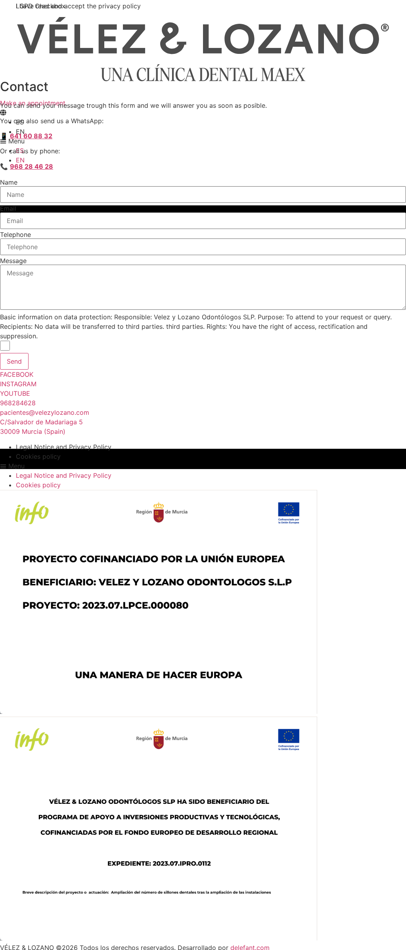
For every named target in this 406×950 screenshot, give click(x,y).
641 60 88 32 (31, 136)
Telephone (15, 234)
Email (8, 208)
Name (8, 182)
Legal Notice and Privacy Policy (63, 447)
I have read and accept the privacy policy (78, 6)
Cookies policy (38, 456)
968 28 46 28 (31, 166)
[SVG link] (203, 49)
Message (13, 261)
